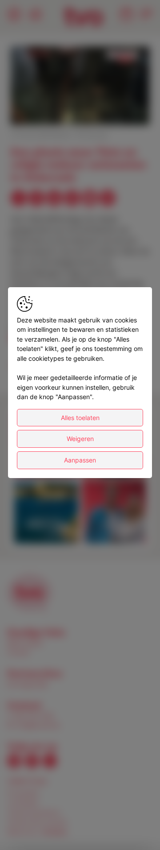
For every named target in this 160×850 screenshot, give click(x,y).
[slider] (80, 96)
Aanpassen (80, 460)
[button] (81, 86)
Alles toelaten (80, 417)
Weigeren (80, 438)
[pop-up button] (121, 110)
